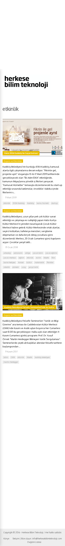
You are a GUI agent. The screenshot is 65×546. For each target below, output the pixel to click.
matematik (39, 262)
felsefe (46, 257)
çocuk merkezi (10, 257)
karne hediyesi (9, 262)
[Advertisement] (32, 34)
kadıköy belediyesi (42, 357)
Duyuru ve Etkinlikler (13, 161)
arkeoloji (7, 253)
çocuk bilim (38, 253)
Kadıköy (30, 203)
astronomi (18, 253)
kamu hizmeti (43, 203)
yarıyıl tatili (33, 267)
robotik (7, 267)
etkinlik (7, 203)
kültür (29, 262)
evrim (38, 257)
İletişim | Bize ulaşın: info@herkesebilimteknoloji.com (37, 538)
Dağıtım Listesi (34, 542)
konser (21, 262)
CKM (13, 357)
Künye (6, 538)
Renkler (50, 262)
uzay (24, 267)
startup (54, 203)
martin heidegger (11, 362)
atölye (27, 253)
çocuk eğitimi (51, 253)
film (53, 257)
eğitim (21, 257)
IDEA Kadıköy (18, 203)
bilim (6, 357)
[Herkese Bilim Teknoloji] (26, 89)
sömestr (15, 267)
